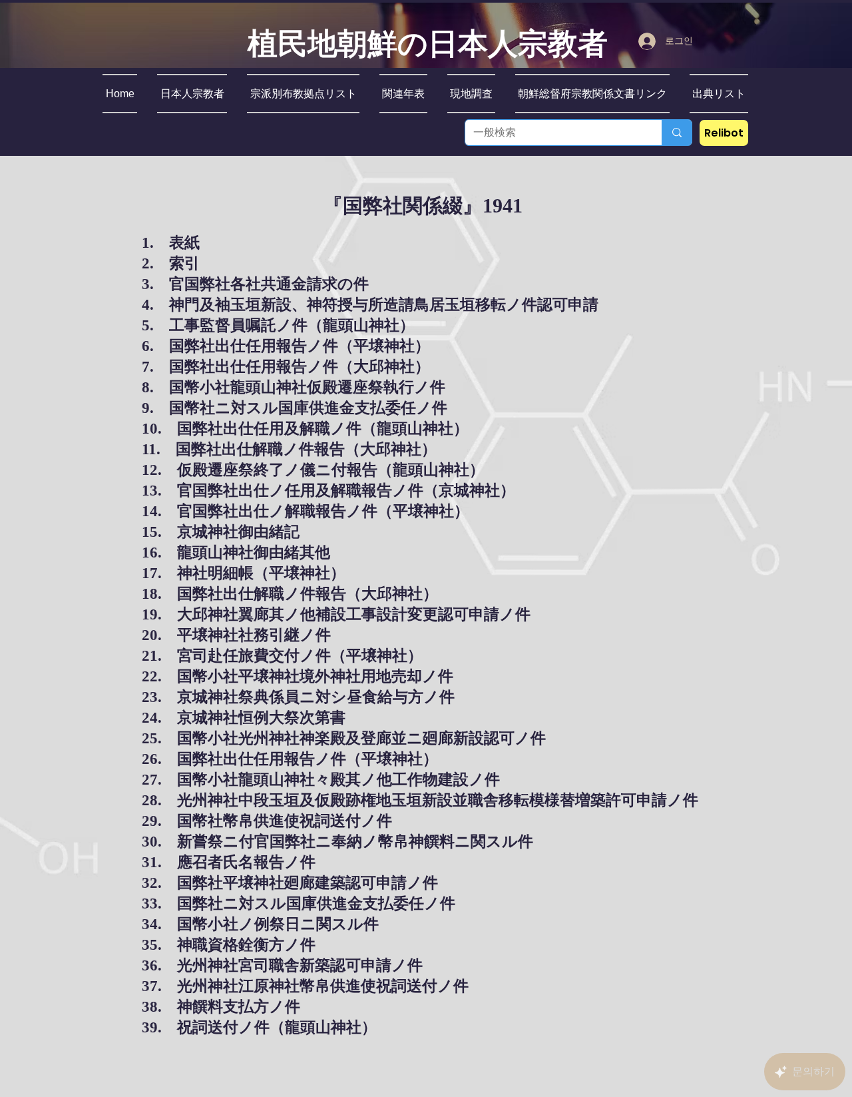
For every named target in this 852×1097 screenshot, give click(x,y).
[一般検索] (677, 132)
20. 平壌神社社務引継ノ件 (236, 635)
